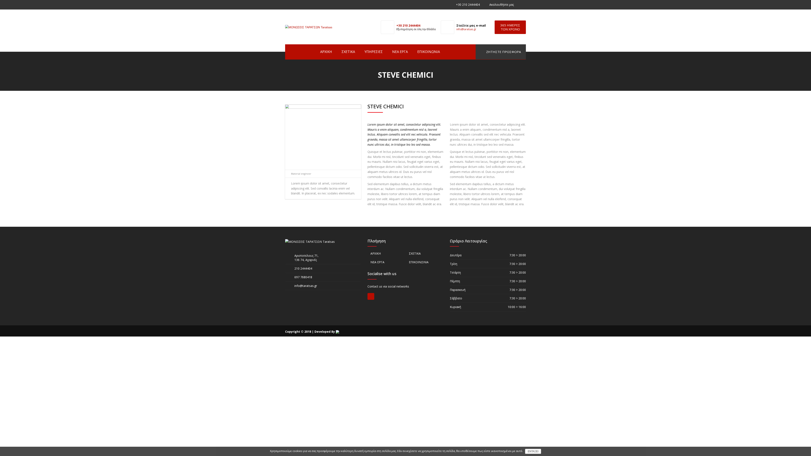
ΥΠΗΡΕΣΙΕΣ (374, 51)
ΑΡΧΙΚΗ (326, 51)
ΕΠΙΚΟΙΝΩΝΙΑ (428, 51)
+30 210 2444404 (468, 5)
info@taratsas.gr (466, 29)
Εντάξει (533, 451)
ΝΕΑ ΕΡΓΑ (400, 51)
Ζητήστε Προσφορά (503, 52)
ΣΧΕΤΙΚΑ (348, 51)
